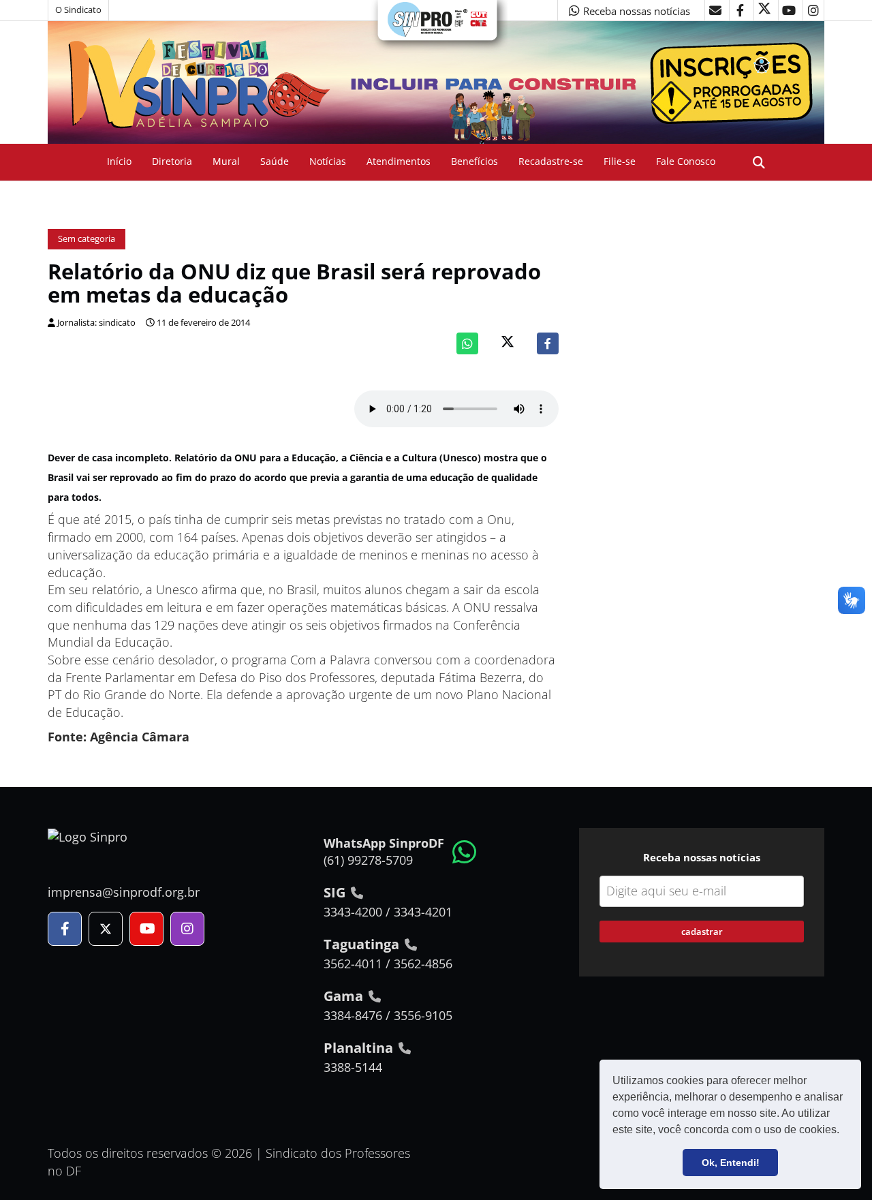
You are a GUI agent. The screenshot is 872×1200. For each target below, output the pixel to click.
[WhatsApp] (467, 343)
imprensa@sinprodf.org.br (124, 892)
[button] (844, 1131)
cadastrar (702, 931)
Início (119, 161)
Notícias (327, 161)
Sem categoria (86, 239)
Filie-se (620, 161)
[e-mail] (715, 10)
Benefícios (474, 161)
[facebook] (740, 10)
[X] (764, 10)
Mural (226, 161)
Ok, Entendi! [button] (731, 1162)
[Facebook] (548, 343)
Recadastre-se (550, 161)
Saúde (274, 161)
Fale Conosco (685, 161)
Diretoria (172, 161)
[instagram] (813, 10)
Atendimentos (399, 161)
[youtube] (789, 10)
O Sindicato (78, 10)
